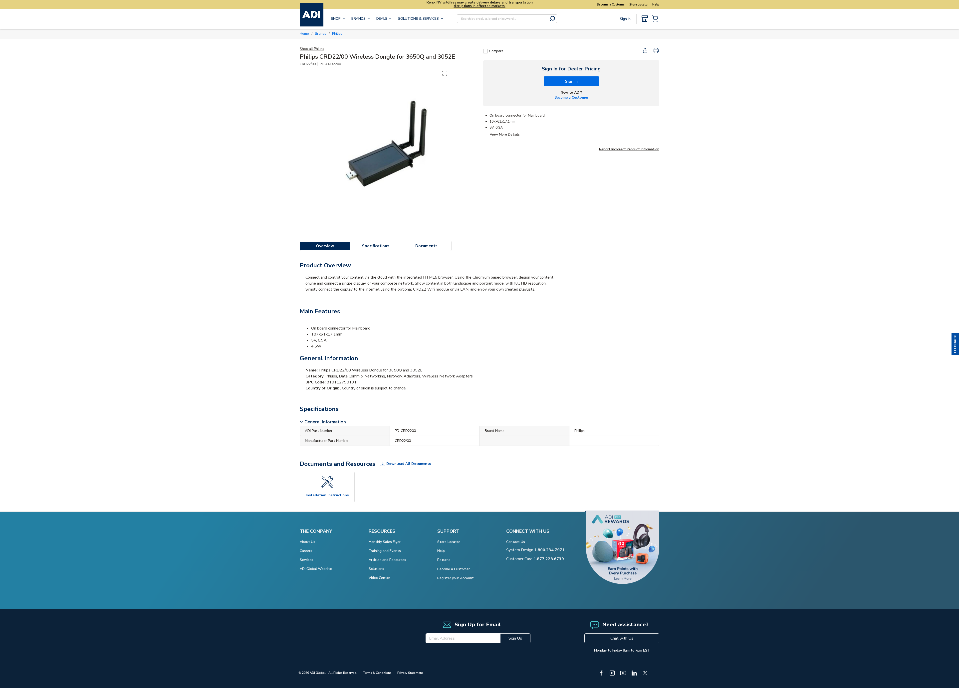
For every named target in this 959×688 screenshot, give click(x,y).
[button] (955, 344)
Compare (496, 51)
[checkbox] (485, 51)
